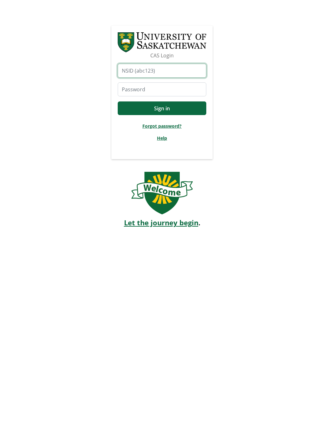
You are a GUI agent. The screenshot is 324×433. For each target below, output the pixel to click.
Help (162, 138)
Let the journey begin (161, 222)
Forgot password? (162, 126)
